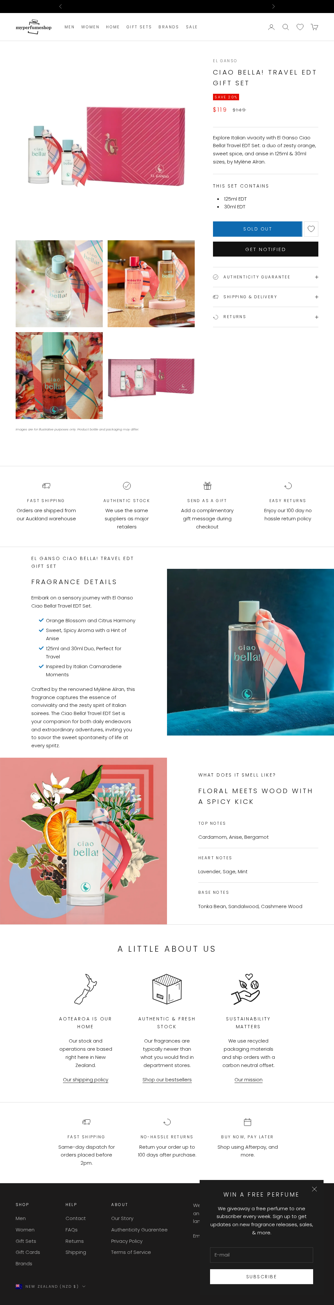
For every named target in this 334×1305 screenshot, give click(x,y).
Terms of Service (131, 1252)
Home (113, 27)
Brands (169, 27)
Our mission (249, 1079)
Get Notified (265, 249)
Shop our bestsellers (167, 1079)
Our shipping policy (85, 1079)
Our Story (122, 1218)
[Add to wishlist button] (311, 229)
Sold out (257, 229)
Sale (192, 27)
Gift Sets (139, 27)
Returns (75, 1241)
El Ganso (225, 60)
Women (90, 27)
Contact (76, 1218)
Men (70, 27)
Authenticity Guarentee (139, 1229)
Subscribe (261, 1276)
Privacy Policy (127, 1241)
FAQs (72, 1229)
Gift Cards (28, 1252)
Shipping (76, 1252)
